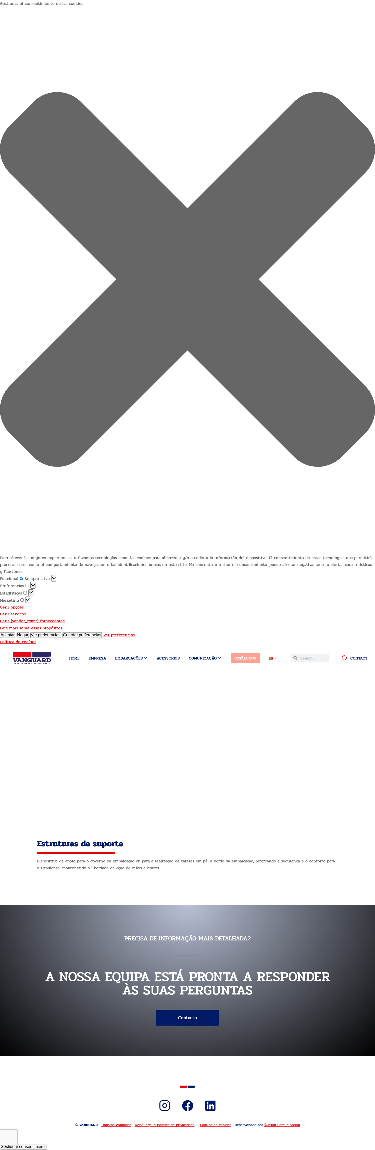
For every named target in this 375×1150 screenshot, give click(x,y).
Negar (22, 635)
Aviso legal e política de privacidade (165, 1125)
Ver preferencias (45, 635)
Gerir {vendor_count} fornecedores (32, 621)
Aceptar (8, 635)
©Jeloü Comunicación (282, 1125)
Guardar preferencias (82, 635)
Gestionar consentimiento (24, 1146)
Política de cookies (18, 642)
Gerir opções (12, 607)
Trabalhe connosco (116, 1125)
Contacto (187, 1017)
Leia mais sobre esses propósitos (31, 628)
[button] (187, 280)
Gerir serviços (13, 614)
